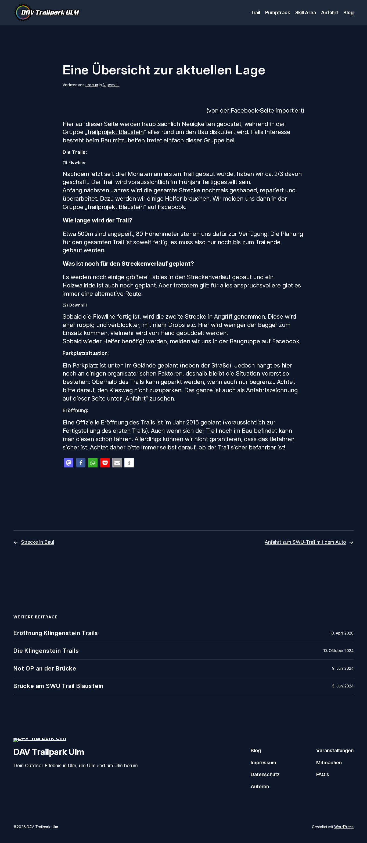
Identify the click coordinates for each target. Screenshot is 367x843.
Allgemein (110, 84)
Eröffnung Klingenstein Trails (55, 633)
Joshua (91, 84)
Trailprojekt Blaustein (115, 131)
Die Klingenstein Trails (46, 650)
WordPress (344, 826)
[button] (68, 462)
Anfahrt (135, 398)
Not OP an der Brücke (44, 668)
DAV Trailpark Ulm (48, 752)
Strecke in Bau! (37, 542)
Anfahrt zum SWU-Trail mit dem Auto (305, 542)
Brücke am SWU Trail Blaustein (58, 686)
